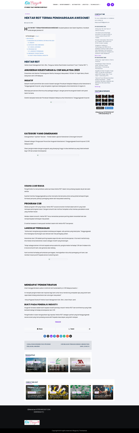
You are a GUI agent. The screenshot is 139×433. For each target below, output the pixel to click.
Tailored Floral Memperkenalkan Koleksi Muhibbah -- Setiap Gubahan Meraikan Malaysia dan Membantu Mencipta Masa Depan (104, 81)
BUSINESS (27, 13)
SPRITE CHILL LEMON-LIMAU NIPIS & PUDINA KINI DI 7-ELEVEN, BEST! (80, 397)
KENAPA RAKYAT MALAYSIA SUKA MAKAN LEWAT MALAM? (102, 397)
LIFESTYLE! (85, 4)
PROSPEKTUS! (31, 392)
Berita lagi (97, 86)
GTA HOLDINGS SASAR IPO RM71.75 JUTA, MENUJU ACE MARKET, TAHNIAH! (36, 397)
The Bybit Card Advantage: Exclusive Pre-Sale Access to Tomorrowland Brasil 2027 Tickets (103, 35)
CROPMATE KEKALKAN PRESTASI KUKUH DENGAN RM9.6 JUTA (57, 366)
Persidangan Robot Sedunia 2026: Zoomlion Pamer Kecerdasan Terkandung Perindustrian (103, 66)
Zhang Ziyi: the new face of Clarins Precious (103, 29)
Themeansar (83, 431)
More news (98, 55)
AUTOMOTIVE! (76, 4)
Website (57, 322)
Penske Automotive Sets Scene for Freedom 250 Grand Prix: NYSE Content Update (104, 41)
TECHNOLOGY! (94, 4)
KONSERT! (53, 392)
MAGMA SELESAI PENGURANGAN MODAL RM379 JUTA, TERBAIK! (79, 366)
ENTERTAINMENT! (65, 4)
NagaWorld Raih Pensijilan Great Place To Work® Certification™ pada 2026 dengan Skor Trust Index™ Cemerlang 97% (104, 73)
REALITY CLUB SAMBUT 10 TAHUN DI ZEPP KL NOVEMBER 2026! (57, 397)
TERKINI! (55, 4)
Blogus (75, 431)
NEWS (79, 392)
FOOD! (74, 392)
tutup (37, 36)
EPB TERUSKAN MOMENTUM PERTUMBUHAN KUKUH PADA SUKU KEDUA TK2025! (35, 367)
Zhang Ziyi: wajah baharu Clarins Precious (104, 60)
